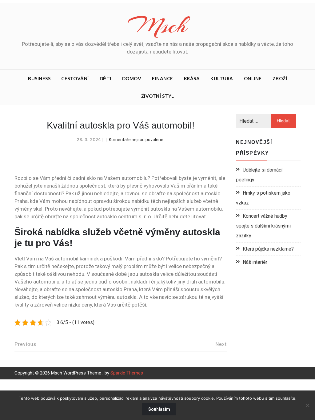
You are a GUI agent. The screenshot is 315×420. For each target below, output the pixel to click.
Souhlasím (159, 409)
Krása (192, 78)
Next (221, 344)
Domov (132, 78)
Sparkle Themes (126, 373)
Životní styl (157, 96)
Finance (162, 78)
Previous (25, 344)
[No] (307, 405)
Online (253, 78)
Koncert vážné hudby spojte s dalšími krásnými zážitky (263, 226)
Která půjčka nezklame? (268, 249)
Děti (105, 78)
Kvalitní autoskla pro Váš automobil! (120, 125)
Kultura (221, 78)
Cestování (75, 78)
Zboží (280, 78)
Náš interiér (255, 262)
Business (39, 78)
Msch (157, 25)
